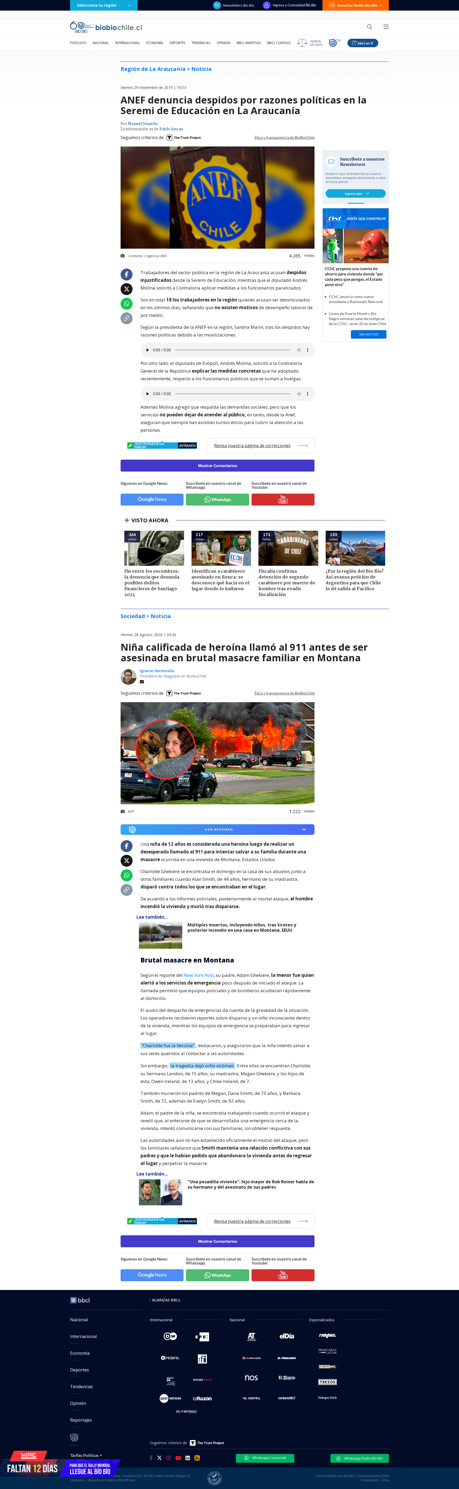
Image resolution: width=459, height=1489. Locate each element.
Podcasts (78, 43)
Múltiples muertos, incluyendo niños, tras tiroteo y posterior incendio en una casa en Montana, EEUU (242, 927)
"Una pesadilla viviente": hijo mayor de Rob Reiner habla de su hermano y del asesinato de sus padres (251, 1184)
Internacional (127, 43)
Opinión (223, 43)
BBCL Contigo (279, 43)
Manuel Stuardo (143, 124)
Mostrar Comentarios (217, 465)
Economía (154, 43)
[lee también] (162, 935)
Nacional (101, 43)
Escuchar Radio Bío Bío (357, 5)
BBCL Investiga (249, 43)
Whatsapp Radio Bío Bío (363, 1458)
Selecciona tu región (96, 5)
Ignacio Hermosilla (157, 670)
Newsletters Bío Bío (238, 5)
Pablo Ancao (171, 129)
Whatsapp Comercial (269, 1457)
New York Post (199, 975)
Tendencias (201, 43)
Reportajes (81, 1420)
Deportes (177, 43)
